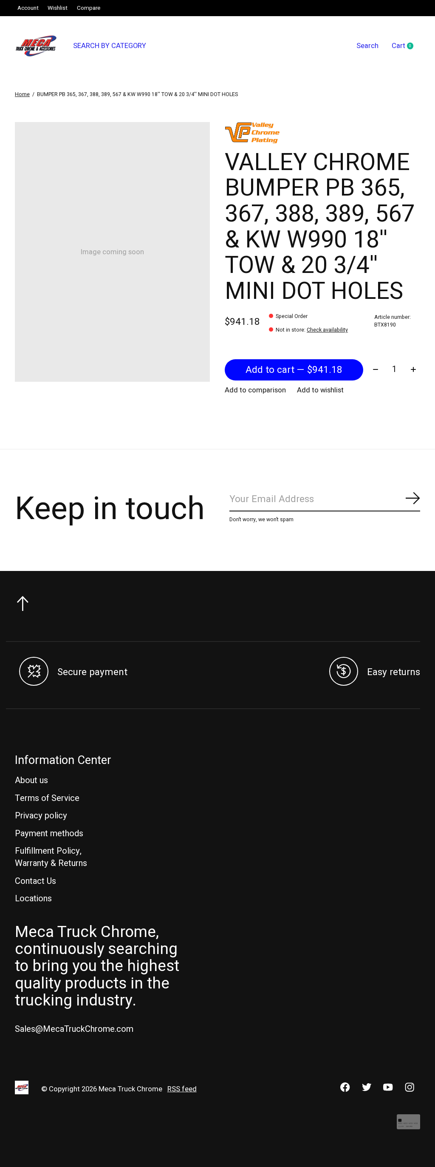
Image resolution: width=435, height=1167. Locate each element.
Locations (33, 898)
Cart (406, 46)
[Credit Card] (408, 1126)
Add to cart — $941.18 (294, 370)
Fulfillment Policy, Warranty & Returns (51, 857)
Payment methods (49, 833)
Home (22, 94)
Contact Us (35, 881)
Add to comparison (255, 390)
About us (31, 780)
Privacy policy (41, 815)
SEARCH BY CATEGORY (109, 46)
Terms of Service (47, 798)
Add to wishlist (320, 390)
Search (367, 46)
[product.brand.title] (322, 132)
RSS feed (182, 1089)
